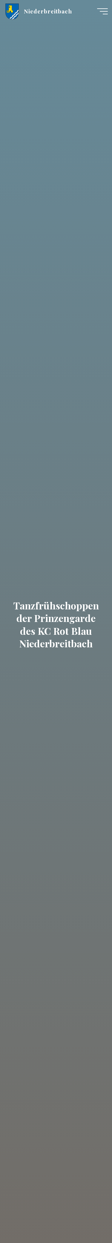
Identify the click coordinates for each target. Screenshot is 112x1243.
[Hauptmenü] (102, 11)
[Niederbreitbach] (12, 11)
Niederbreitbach (48, 11)
